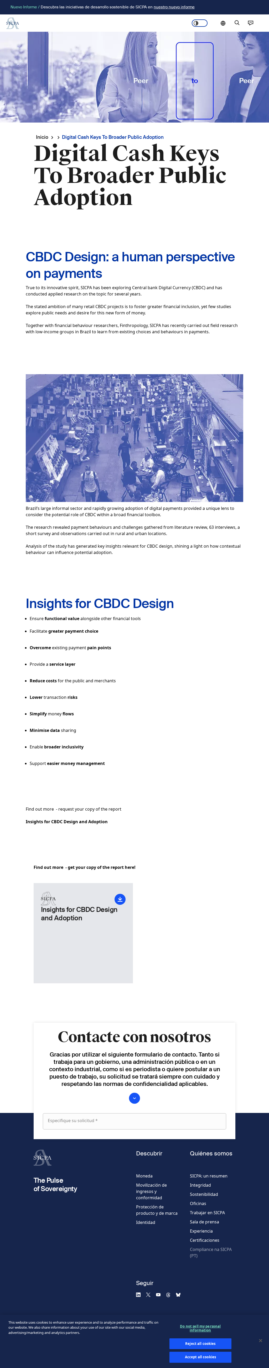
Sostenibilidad (204, 1194)
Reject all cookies (200, 1343)
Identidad (145, 1222)
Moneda (144, 1176)
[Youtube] (160, 1294)
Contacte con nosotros (250, 23)
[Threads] (170, 1294)
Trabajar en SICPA (207, 1213)
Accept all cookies (200, 1357)
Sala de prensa (204, 1222)
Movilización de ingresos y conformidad (151, 1191)
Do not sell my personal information (200, 1328)
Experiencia (201, 1231)
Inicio (42, 137)
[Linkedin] (140, 1294)
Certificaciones (204, 1240)
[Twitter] (150, 1294)
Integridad (200, 1185)
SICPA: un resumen (208, 1176)
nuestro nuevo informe (174, 6)
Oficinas (198, 1203)
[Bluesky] (180, 1294)
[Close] (260, 1340)
